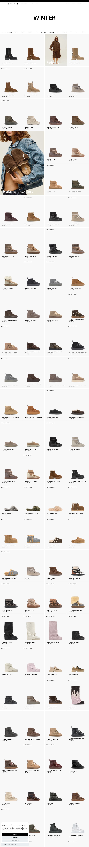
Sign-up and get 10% (37, 0)
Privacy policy (4, 844)
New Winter (24, 3)
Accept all (15, 834)
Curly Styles (36, 32)
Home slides (71, 32)
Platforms (43, 32)
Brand (38, 3)
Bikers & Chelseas (64, 32)
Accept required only (15, 837)
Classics (10, 32)
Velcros (56, 0)
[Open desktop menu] (3, 3)
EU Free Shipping (73, 0)
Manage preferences (15, 840)
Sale (32, 3)
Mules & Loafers (16, 32)
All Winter (77, 32)
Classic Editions (30, 32)
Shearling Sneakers (23, 32)
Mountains (51, 32)
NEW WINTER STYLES (16, 0)
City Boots (58, 32)
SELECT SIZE (17, 36)
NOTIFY (18, 68)
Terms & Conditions (12, 844)
